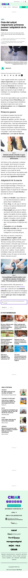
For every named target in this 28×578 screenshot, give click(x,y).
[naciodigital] (14, 530)
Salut (14, 275)
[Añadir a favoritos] (22, 75)
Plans (4, 7)
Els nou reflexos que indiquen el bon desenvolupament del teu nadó (7, 326)
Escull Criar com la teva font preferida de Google (13, 302)
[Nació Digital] (7, 4)
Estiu (9, 7)
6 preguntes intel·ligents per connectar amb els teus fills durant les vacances (10, 411)
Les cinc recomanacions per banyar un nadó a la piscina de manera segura (20, 357)
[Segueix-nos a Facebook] (7, 501)
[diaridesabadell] (14, 534)
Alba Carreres (5, 434)
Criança (4, 389)
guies (11, 307)
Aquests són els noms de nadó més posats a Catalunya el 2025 (20, 341)
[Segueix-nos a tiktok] (21, 501)
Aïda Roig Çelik (5, 414)
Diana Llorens (5, 422)
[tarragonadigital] (14, 542)
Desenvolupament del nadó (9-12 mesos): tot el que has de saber (6, 341)
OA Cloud (19, 569)
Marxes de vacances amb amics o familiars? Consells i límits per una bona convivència (10, 430)
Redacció (4, 404)
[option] (14, 55)
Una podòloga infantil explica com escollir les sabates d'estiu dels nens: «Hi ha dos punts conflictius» (12, 42)
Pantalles (15, 7)
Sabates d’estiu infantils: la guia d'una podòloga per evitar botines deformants (13, 39)
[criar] (14, 550)
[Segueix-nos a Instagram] (13, 501)
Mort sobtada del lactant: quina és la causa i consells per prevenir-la (20, 326)
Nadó (2, 19)
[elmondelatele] (14, 546)
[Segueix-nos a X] (10, 501)
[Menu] (1, 7)
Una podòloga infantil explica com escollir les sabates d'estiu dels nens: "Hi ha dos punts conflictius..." (14, 279)
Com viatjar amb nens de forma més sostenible (9, 420)
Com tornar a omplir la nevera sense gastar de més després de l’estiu (8, 402)
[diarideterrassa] (14, 538)
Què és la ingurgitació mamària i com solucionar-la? (5, 357)
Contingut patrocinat (8, 398)
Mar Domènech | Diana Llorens (9, 394)
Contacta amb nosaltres (14, 505)
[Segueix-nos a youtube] (18, 501)
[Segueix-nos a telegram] (15, 501)
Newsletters (17, 1)
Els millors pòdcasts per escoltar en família (8, 392)
